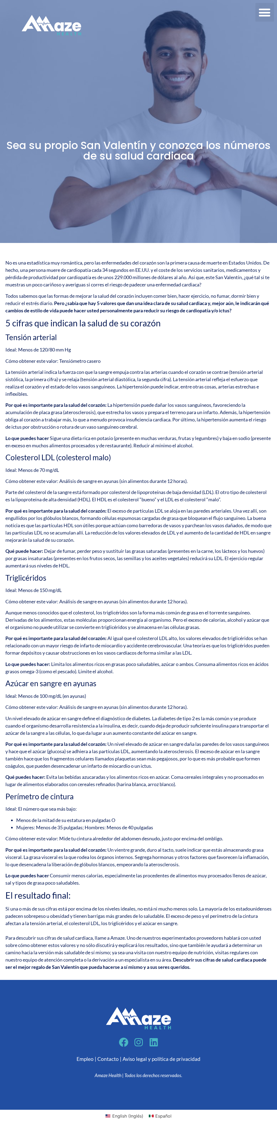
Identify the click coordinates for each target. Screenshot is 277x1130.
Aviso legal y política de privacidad (161, 1059)
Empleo (85, 1059)
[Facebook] (123, 1042)
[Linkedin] (153, 1042)
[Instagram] (138, 1042)
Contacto (108, 1059)
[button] (264, 12)
